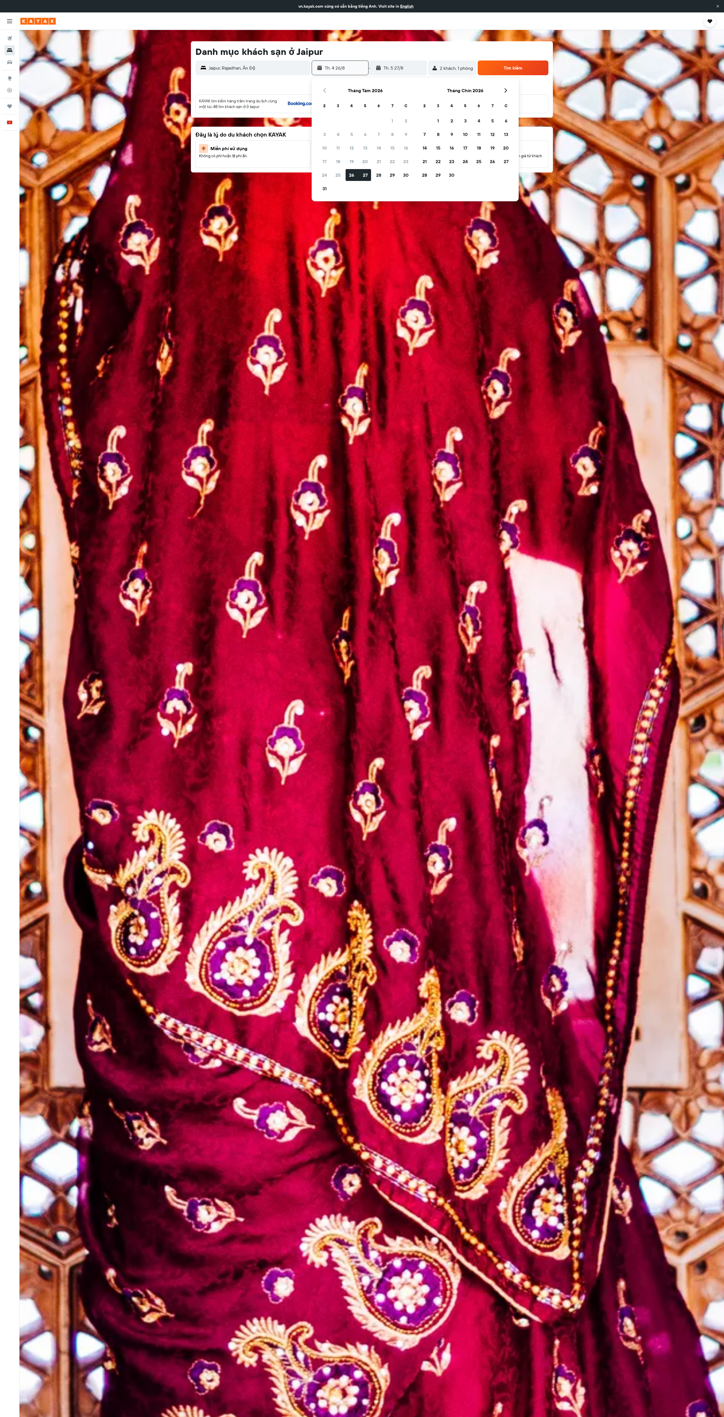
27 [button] (365, 175)
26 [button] (351, 175)
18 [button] (338, 161)
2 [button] (406, 121)
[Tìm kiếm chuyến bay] (9, 38)
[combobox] (258, 68)
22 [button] (392, 161)
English (406, 6)
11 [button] (338, 148)
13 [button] (365, 148)
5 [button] (351, 134)
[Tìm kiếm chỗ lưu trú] (9, 50)
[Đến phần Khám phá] (9, 78)
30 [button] (406, 175)
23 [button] (405, 161)
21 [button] (379, 161)
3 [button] (324, 134)
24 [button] (324, 175)
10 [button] (324, 148)
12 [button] (352, 148)
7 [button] (379, 134)
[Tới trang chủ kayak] (38, 21)
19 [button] (352, 161)
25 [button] (338, 175)
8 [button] (392, 134)
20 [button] (365, 161)
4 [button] (338, 134)
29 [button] (392, 175)
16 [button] (406, 148)
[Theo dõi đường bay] (9, 90)
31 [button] (324, 188)
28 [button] (378, 175)
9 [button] (406, 134)
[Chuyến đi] (9, 106)
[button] (718, 6)
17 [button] (324, 161)
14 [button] (379, 148)
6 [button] (365, 134)
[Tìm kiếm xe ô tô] (9, 62)
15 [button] (392, 148)
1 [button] (392, 121)
